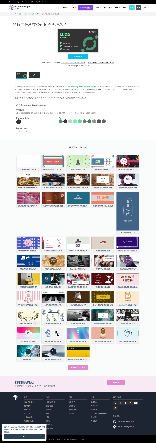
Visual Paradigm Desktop (36, 2)
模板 (26, 14)
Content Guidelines (99, 413)
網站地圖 (49, 428)
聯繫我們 (72, 413)
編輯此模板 (78, 56)
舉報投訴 (94, 421)
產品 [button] (64, 7)
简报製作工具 (29, 421)
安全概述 (94, 417)
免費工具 (49, 425)
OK (24, 436)
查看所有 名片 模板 (78, 367)
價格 (124, 7)
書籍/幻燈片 (50, 402)
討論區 (48, 409)
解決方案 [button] (107, 7)
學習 (48, 413)
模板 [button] (116, 7)
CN (88, 65)
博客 (48, 417)
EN (82, 65)
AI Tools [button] (84, 7)
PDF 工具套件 (29, 402)
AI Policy (94, 406)
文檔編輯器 (28, 417)
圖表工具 (27, 409)
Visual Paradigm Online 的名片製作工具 (82, 86)
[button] (73, 7)
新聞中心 (72, 406)
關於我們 (72, 402)
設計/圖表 (49, 406)
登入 (138, 7)
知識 (48, 421)
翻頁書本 (27, 406)
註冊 (131, 7)
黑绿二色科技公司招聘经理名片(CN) (101, 63)
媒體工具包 (73, 409)
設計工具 (27, 413)
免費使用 (116, 382)
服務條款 (94, 402)
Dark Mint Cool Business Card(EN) (73, 63)
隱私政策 (94, 409)
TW (85, 65)
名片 (32, 14)
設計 (20, 14)
